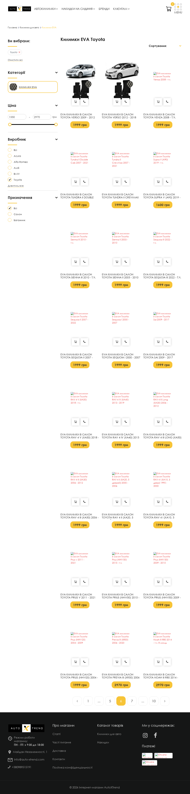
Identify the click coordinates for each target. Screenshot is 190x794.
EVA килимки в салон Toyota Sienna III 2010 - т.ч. (78, 276)
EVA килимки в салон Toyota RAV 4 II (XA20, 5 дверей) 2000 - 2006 (117, 517)
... (99, 701)
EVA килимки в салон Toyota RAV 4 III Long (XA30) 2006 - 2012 (162, 437)
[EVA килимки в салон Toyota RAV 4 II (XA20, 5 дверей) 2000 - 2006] (121, 481)
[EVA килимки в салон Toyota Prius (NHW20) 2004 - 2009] (79, 641)
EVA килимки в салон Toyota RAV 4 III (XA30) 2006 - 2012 (79, 517)
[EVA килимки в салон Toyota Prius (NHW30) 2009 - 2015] (162, 561)
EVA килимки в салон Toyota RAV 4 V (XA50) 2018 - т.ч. (79, 437)
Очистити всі (15, 60)
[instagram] (145, 735)
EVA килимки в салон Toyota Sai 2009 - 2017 (159, 356)
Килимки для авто (109, 734)
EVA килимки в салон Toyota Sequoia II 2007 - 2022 (76, 357)
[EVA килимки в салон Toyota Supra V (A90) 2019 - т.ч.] (162, 161)
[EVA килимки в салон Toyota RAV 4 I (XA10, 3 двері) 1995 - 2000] (162, 481)
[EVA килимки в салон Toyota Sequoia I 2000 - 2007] (121, 321)
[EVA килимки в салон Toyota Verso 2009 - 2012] (79, 81)
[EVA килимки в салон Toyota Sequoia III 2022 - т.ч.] (162, 241)
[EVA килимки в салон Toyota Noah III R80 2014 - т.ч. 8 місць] (162, 641)
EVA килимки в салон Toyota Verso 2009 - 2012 (77, 116)
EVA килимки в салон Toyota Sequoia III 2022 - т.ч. (162, 276)
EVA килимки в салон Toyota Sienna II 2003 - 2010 (120, 276)
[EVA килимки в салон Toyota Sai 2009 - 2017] (162, 321)
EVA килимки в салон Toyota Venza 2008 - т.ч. (159, 116)
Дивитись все (16, 185)
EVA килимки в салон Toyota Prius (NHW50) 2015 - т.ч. (120, 597)
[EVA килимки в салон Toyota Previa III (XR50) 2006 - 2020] (121, 641)
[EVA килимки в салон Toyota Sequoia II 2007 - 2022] (79, 321)
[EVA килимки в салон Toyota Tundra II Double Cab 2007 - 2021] (79, 161)
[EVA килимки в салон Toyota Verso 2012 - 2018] (121, 81)
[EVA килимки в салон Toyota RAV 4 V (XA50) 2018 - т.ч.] (79, 401)
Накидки (103, 742)
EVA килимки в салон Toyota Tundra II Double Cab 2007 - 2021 (77, 197)
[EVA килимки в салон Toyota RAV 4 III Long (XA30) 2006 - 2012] (162, 401)
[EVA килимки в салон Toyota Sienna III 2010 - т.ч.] (79, 241)
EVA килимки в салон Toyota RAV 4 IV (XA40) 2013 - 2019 (120, 437)
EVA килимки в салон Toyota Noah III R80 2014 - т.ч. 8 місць (160, 677)
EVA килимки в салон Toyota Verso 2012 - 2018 (119, 116)
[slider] (10, 124)
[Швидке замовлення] (84, 102)
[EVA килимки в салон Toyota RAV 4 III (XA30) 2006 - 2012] (79, 481)
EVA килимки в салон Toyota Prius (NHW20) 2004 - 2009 (79, 677)
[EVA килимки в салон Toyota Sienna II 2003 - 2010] (121, 241)
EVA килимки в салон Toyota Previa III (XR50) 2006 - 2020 (121, 677)
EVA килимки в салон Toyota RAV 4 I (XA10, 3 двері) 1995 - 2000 (159, 517)
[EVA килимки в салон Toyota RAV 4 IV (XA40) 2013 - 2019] (121, 401)
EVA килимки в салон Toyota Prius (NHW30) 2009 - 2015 (162, 597)
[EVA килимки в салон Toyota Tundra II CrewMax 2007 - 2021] (121, 161)
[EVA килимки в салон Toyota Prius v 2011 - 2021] (79, 561)
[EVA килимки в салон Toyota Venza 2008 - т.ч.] (162, 81)
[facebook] (155, 735)
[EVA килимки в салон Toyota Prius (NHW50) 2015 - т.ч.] (121, 561)
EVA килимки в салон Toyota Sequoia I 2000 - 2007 (121, 356)
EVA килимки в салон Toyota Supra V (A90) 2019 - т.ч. (162, 197)
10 (154, 701)
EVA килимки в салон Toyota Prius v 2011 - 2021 (78, 596)
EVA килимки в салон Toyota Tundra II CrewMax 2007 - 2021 (120, 197)
